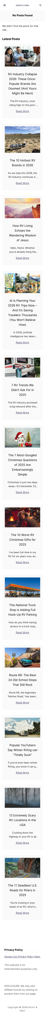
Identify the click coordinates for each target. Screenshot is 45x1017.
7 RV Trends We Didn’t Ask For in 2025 (22, 390)
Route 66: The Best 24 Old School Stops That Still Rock (22, 680)
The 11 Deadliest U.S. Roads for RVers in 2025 (22, 890)
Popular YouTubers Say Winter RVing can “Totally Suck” (22, 750)
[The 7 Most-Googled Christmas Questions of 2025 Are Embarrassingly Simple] (22, 438)
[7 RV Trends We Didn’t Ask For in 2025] (22, 368)
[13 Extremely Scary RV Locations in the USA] (22, 798)
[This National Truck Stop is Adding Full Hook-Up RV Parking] (22, 587)
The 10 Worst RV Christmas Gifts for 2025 (22, 539)
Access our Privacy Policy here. (22, 956)
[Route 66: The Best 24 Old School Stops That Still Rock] (22, 658)
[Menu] (4, 5)
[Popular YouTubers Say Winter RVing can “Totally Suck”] (22, 728)
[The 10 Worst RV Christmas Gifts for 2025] (22, 517)
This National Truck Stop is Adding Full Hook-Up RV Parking (22, 609)
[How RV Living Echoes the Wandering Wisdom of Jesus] (22, 208)
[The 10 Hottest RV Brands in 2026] (22, 139)
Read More (22, 111)
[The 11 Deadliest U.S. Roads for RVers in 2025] (22, 868)
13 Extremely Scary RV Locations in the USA (22, 820)
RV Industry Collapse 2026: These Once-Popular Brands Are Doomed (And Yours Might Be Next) (22, 83)
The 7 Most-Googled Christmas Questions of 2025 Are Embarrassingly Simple (22, 464)
